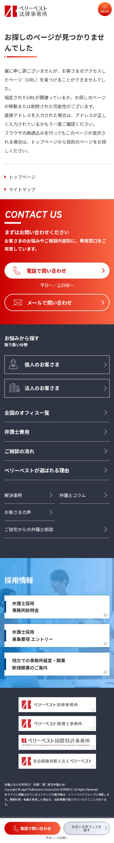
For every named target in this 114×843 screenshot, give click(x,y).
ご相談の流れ (19, 451)
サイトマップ (22, 189)
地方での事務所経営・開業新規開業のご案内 (38, 664)
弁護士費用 (16, 431)
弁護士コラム (72, 495)
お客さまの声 (17, 512)
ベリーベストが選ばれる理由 (36, 470)
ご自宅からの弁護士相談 (28, 529)
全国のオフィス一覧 (26, 412)
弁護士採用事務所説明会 (25, 607)
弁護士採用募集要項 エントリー (32, 635)
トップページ (22, 177)
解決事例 (13, 495)
